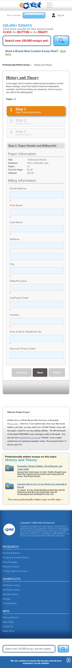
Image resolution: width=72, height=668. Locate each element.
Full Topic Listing (11, 589)
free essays (14, 423)
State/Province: (18, 281)
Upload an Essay (10, 594)
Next (40, 372)
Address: (15, 239)
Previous (21, 372)
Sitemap (6, 598)
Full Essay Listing (11, 585)
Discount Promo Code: (23, 348)
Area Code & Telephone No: (26, 331)
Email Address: (18, 188)
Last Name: (16, 222)
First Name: (16, 205)
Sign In (60, 15)
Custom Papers (10, 603)
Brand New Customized (31, 437)
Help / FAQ (8, 621)
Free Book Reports (11, 552)
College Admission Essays (15, 570)
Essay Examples (10, 561)
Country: (15, 314)
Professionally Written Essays (16, 65)
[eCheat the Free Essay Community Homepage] (30, 5)
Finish (56, 372)
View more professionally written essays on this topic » (35, 499)
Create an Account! (34, 15)
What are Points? (11, 617)
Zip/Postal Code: (19, 297)
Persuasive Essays (11, 566)
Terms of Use (9, 630)
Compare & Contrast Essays (16, 557)
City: (12, 264)
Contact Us (8, 626)
